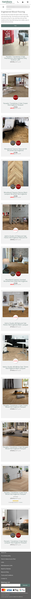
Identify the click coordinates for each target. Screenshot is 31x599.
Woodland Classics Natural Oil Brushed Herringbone (15, 149)
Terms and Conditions (7, 575)
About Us (3, 552)
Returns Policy (5, 572)
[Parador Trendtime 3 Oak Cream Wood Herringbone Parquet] (15, 391)
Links (2, 562)
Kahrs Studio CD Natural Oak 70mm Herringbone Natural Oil (15, 237)
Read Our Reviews (6, 569)
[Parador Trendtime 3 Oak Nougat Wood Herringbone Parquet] (15, 434)
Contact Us (4, 578)
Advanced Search (9, 9)
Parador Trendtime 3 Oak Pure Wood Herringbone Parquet (15, 493)
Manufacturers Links (6, 565)
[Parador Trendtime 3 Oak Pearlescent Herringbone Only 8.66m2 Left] (15, 43)
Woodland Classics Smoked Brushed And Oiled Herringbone (15, 280)
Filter (15, 25)
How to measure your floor (8, 559)
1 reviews (20, 502)
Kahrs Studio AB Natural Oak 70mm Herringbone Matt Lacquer (15, 324)
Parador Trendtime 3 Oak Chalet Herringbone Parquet (15, 104)
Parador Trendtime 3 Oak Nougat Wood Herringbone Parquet (15, 448)
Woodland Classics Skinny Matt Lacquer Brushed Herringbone (15, 193)
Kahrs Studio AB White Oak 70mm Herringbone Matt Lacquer (15, 367)
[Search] (28, 6)
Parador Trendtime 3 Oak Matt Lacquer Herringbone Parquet (15, 542)
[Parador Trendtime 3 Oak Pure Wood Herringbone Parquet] (15, 478)
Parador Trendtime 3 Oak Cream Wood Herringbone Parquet (15, 406)
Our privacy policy (6, 556)
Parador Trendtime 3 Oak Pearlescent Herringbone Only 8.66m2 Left (15, 58)
